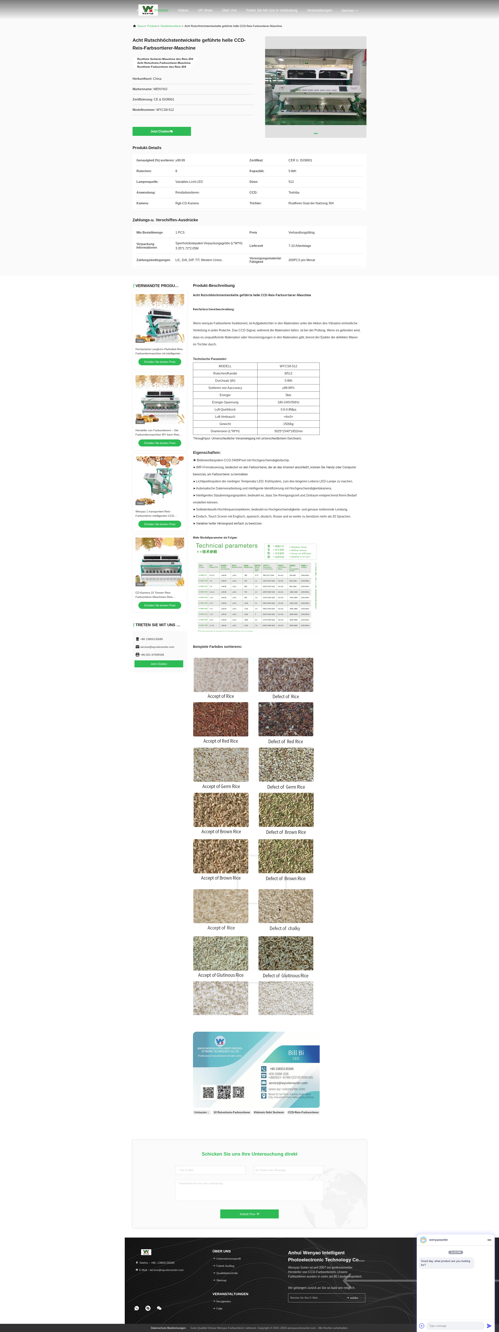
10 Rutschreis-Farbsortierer (232, 1112)
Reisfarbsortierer (171, 26)
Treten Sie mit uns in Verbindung (271, 10)
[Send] (489, 1325)
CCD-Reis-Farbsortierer (303, 1112)
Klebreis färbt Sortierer (269, 1112)
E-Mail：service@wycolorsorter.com (161, 1270)
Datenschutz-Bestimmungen (168, 1327)
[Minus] (489, 1240)
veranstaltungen (319, 10)
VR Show (205, 10)
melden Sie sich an (355, 1297)
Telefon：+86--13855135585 (156, 1262)
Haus (141, 10)
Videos (183, 10)
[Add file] (422, 1325)
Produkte (161, 10)
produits (152, 26)
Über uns (229, 10)
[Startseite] (146, 1252)
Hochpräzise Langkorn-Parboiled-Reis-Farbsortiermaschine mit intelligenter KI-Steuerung (159, 353)
